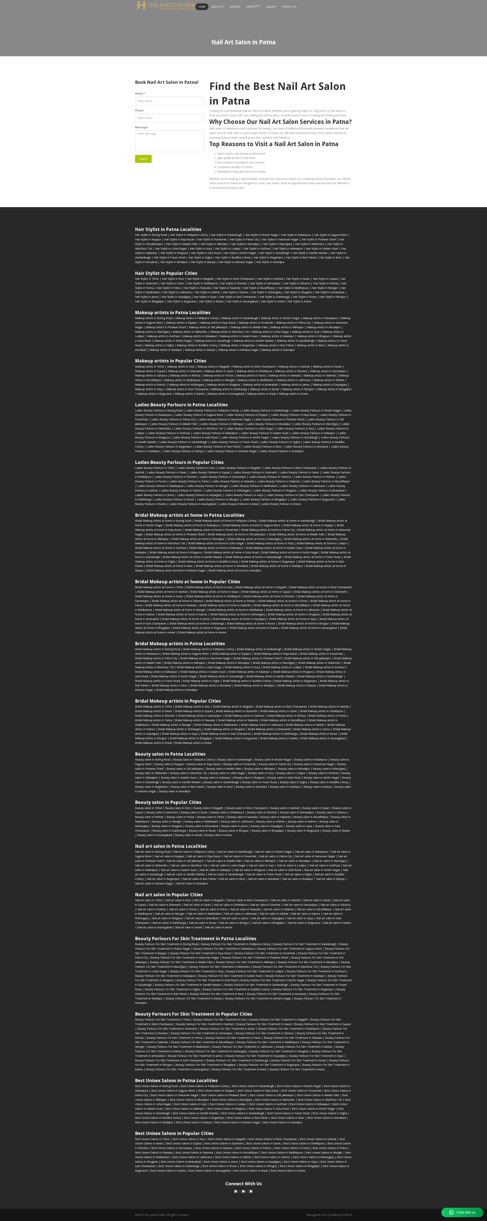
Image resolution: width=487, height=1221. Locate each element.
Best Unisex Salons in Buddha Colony (158, 1118)
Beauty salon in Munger (166, 821)
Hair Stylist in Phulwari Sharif (319, 239)
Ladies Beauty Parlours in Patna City (173, 419)
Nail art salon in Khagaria (167, 918)
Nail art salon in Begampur (163, 879)
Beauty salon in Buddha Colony (329, 782)
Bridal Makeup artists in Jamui (312, 729)
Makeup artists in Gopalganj (330, 384)
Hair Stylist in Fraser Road (169, 257)
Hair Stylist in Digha (200, 257)
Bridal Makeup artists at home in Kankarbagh (287, 520)
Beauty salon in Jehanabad (201, 826)
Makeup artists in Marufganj (152, 332)
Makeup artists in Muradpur (324, 327)
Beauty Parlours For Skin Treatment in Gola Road (207, 980)
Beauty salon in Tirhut (148, 808)
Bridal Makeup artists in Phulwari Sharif (257, 658)
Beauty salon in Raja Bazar (203, 764)
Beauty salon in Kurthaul (324, 773)
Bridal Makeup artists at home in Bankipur (277, 566)
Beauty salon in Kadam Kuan (179, 777)
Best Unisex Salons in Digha (330, 1113)
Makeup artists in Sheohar (291, 371)
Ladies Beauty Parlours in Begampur (169, 446)
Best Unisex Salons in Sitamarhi (224, 1143)
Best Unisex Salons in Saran (263, 1143)
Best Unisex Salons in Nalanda (194, 1152)
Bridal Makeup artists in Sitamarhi (236, 711)
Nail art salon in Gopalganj (267, 918)
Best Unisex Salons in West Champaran (272, 1139)
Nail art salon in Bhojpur (234, 923)
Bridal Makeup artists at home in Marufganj (254, 539)
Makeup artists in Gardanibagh (295, 340)
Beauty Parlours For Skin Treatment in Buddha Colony (236, 989)
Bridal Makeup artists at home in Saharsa (177, 601)
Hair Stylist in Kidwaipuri (288, 248)
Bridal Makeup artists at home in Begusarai (199, 628)
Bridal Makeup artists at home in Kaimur (182, 614)
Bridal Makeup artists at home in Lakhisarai (292, 610)
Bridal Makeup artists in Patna (153, 720)
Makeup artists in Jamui (295, 384)
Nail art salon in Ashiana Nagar (154, 883)
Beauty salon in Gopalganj (267, 826)
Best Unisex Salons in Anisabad (326, 1118)
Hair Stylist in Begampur (268, 257)
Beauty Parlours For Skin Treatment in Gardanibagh (256, 984)
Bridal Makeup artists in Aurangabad (323, 738)
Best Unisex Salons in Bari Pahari (247, 1118)
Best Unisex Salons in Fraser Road (288, 1113)
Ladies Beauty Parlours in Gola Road (195, 437)
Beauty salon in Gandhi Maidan (181, 782)
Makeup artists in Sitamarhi (185, 371)
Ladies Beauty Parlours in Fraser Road (233, 442)
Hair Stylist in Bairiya (203, 262)
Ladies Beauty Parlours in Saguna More (199, 415)
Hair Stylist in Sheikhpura (202, 283)
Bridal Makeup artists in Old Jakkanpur (307, 658)
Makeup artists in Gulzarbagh (213, 340)
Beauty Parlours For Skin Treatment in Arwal (239, 1069)
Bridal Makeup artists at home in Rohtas (230, 601)
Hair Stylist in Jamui (146, 297)
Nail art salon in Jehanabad (201, 918)
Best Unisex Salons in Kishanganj (313, 1157)
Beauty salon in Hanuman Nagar (314, 764)
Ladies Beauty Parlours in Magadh (239, 468)
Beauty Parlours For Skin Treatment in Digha (172, 989)
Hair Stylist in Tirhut (147, 278)
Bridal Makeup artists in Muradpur (229, 663)
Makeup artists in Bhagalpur (334, 389)
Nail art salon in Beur (232, 879)
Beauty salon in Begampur (151, 786)
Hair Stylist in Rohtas (325, 283)
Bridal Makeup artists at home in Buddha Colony (208, 561)
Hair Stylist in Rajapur (148, 239)
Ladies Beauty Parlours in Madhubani (254, 486)
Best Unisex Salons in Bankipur (154, 1122)
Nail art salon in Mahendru (151, 865)
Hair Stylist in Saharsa (297, 283)
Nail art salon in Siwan (316, 900)
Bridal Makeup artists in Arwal (153, 743)
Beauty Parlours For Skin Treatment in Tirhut (162, 1019)
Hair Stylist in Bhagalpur (149, 301)
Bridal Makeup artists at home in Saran (159, 596)
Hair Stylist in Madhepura (293, 288)
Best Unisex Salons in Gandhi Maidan (195, 1113)
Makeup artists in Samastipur (328, 371)
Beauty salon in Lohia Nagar (227, 773)
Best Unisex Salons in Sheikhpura (304, 1143)
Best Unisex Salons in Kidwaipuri (310, 1104)
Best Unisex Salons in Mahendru (275, 1099)
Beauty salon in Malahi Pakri (223, 768)
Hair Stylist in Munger (325, 288)
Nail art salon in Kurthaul (325, 865)
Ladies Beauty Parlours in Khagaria (274, 490)
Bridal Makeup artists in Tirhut (153, 706)
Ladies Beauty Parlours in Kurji (295, 428)
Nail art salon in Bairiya (330, 879)
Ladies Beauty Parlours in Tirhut (154, 468)
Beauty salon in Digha (293, 782)
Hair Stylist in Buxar (305, 297)
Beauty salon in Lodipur (291, 773)
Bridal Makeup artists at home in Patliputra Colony (225, 520)
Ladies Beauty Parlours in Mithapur (222, 424)
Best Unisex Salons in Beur (287, 1118)
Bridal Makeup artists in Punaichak (321, 653)
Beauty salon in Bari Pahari (187, 786)
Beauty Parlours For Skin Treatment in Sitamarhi (167, 1028)
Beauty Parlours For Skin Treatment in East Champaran (169, 1060)
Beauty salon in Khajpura (249, 777)
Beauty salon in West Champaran (246, 808)
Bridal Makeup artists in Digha (201, 681)
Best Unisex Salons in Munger (324, 1152)
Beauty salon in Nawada (242, 817)
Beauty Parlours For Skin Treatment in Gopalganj (256, 1056)
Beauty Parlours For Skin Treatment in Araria (297, 1069)
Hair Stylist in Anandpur (270, 262)
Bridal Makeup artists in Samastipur (200, 715)
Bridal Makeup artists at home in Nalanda (225, 605)
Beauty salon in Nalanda (275, 817)
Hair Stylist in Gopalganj (176, 297)
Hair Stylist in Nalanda (226, 288)
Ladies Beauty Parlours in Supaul (210, 472)
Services (234, 6)
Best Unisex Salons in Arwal (251, 1170)
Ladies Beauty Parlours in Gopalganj (199, 495)
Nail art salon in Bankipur (297, 879)
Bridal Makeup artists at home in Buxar (251, 623)
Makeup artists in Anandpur (278, 350)
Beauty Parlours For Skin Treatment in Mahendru (219, 966)
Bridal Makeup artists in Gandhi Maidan (270, 676)
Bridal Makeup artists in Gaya (180, 733)
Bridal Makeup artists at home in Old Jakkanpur (237, 534)
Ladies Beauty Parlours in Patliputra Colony (212, 410)
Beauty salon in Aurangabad (154, 835)
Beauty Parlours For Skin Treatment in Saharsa (265, 1033)
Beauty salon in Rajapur (169, 764)
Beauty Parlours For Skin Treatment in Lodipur (255, 971)
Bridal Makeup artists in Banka (279, 738)
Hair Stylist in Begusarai (181, 301)
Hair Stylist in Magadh (200, 278)
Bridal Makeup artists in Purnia (327, 715)
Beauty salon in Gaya (299, 826)
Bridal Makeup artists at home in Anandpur (234, 570)
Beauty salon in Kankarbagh (234, 759)
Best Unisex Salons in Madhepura (282, 1152)
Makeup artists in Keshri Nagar (173, 340)
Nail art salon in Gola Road (284, 870)
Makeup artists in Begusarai (154, 393)
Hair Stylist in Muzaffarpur (259, 288)
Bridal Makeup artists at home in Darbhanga (196, 623)
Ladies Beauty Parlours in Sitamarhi (255, 472)
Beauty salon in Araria (218, 835)
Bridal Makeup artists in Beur (169, 685)
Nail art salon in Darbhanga (169, 923)
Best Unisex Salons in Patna (330, 1148)
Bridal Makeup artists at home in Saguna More (251, 525)
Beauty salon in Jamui (234, 826)
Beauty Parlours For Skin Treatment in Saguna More (289, 948)
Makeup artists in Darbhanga (229, 389)
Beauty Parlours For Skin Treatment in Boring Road (166, 944)
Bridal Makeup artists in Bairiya (297, 685)
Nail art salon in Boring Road (152, 851)
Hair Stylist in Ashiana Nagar (236, 262)
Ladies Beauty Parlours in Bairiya (183, 451)
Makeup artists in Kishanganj (186, 384)
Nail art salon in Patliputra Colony (194, 851)
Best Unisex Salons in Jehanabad (181, 1161)
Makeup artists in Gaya (149, 389)
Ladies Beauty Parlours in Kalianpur (313, 433)
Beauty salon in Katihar (270, 821)
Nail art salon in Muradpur (295, 861)
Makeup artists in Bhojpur (298, 389)
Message (141, 127)
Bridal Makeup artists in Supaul (194, 711)
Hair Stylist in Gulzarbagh (274, 253)
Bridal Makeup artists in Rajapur (231, 653)
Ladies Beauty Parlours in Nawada (233, 481)
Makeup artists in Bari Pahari (276, 345)
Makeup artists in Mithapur (287, 327)
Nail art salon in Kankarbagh (235, 851)
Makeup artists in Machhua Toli (229, 332)
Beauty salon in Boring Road (152, 759)
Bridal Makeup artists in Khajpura (293, 671)
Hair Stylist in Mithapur (214, 244)
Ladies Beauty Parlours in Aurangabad (192, 504)
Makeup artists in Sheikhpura (254, 371)
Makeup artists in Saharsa (151, 375)
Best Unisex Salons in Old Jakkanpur (272, 1095)
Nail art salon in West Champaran (247, 900)
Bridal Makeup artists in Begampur (295, 681)
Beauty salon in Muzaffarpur (311, 817)
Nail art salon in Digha (298, 874)
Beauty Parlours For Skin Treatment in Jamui (195, 1056)
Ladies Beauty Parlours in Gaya (244, 495)
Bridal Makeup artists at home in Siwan (214, 591)
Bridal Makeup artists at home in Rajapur (308, 525)
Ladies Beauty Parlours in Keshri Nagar (245, 437)
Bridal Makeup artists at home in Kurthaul (160, 548)
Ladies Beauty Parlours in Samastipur (223, 477)
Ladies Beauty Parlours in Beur (263, 446)
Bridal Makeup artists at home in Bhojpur (303, 623)
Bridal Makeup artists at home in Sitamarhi (320, 591)
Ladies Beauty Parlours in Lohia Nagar (249, 428)
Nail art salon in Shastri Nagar (273, 851)
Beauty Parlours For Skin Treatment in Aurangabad (177, 1069)
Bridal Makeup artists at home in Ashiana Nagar (175, 570)
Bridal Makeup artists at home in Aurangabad (309, 628)
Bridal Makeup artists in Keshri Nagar (174, 676)
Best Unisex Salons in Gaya (300, 1161)
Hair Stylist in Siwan (298, 278)
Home (201, 6)
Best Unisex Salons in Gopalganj (261, 1161)
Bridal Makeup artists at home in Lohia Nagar (216, 543)
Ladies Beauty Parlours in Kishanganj (227, 490)
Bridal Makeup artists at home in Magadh (261, 587)
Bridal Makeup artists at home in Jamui (186, 619)
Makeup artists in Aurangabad (225, 393)
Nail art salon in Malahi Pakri (224, 861)
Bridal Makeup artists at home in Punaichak (211, 530)
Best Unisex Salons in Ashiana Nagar (237, 1122)
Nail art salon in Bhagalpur (268, 923)
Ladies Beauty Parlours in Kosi (196, 468)
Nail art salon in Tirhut (148, 900)
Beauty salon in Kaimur (302, 821)
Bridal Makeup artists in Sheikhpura (321, 711)
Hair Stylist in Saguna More (330, 235)
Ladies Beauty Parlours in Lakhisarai (302, 486)
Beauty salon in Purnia (180, 817)
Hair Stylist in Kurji (201, 248)
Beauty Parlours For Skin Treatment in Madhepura (268, 1042)
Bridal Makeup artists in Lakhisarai (262, 725)
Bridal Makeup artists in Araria (193, 743)
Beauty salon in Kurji (260, 773)
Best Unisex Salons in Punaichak (301, 1090)
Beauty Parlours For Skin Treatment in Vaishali (204, 1024)
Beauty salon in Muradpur (294, 768)
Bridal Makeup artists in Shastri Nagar (307, 649)
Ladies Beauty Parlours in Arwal (238, 504)
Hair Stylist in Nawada (197, 288)
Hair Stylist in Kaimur (235, 292)
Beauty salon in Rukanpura (310, 759)
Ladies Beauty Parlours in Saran (299, 472)
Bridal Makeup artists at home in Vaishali (162, 591)
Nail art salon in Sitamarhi (165, 904)
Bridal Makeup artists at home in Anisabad (222, 566)
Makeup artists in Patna (250, 375)
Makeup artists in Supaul (150, 371)
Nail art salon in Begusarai (304, 923)
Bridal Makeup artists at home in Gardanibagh (253, 557)
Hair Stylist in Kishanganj (266, 292)
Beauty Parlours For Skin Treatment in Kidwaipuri (165, 976)
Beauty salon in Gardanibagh (221, 782)
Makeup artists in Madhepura (182, 380)
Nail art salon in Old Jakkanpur (185, 861)
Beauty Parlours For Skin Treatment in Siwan (263, 1024)
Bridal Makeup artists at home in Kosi (209, 587)
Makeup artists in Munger (219, 380)
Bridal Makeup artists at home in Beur (169, 566)
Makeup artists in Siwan (327, 366)
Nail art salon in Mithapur (260, 861)
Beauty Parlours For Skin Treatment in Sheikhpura (288, 1028)
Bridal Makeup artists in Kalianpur (249, 671)
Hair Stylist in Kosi (173, 278)
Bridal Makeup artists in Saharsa (244, 715)
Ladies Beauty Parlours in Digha (280, 442)
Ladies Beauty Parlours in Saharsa (270, 477)
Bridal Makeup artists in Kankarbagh (259, 649)
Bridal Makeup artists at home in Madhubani (235, 610)
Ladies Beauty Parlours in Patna (189, 481)
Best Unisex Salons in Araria (288, 1170)
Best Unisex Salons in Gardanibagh (242, 1113)
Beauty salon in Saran (194, 812)
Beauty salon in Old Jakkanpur (185, 768)
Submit (143, 159)
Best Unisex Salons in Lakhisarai (192, 1157)
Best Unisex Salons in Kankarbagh (253, 1086)
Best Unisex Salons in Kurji (190, 1104)
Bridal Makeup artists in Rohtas (286, 715)
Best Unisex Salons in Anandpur (282, 1122)
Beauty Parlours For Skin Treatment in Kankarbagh (305, 944)
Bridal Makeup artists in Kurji (242, 667)
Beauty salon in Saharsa (331, 812)
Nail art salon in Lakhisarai (240, 913)
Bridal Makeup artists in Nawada (195, 720)
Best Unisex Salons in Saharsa (213, 1148)
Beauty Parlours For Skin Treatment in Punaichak (265, 953)
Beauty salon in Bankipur (285, 786)
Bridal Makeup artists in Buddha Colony (247, 681)
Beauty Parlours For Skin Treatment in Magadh (279, 1019)
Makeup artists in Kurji (305, 332)
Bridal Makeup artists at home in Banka (253, 628)
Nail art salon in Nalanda (278, 909)
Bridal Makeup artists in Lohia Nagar (199, 667)
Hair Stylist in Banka (211, 301)
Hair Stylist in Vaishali (270, 278)
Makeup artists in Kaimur (150, 384)
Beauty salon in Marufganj (329, 768)
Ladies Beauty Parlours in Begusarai (312, 499)
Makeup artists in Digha (159, 345)
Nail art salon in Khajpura (249, 870)
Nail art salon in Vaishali (285, 900)
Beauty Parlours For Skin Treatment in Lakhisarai (242, 1046)
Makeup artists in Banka (189, 393)
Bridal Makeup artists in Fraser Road (157, 681)
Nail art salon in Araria (218, 927)
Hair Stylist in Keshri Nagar (240, 253)
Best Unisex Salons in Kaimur (272, 1157)
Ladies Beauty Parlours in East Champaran (292, 495)
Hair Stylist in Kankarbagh (226, 235)
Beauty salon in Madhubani (201, 821)
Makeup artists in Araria (293, 393)
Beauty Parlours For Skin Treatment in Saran (227, 1028)
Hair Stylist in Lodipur (228, 248)
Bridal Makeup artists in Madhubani (216, 725)
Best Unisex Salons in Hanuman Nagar (174, 1095)
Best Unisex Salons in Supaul (183, 1143)
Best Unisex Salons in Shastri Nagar (299, 1086)
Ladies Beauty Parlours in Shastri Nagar (316, 410)
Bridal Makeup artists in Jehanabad (269, 729)
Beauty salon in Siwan (315, 808)
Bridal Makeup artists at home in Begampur (268, 561)
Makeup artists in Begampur (237, 345)
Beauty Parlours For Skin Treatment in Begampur (303, 989)
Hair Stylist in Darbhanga (274, 297)
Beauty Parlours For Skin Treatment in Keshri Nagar (272, 980)
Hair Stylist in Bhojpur (333, 297)
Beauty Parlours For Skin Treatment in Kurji (197, 971)
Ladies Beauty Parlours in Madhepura (160, 486)
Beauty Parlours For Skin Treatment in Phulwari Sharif (255, 957)
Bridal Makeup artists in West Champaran (281, 706)
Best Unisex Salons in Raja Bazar (258, 1090)
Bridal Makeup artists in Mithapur (184, 663)
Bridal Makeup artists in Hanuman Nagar (205, 658)
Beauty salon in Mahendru (151, 773)
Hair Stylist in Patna (169, 288)
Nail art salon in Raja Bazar (204, 856)
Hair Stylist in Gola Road (205, 253)
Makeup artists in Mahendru (190, 332)
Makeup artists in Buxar (264, 389)
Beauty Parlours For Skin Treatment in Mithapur (245, 962)
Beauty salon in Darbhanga (169, 830)
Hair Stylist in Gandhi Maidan (310, 253)
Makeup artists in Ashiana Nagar (238, 350)
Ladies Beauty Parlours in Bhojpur (218, 499)
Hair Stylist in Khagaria (298, 292)
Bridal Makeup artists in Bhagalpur (191, 738)
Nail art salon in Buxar (202, 923)
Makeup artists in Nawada (284, 375)
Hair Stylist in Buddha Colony (233, 257)
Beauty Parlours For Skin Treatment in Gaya (316, 1056)
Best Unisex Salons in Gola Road (269, 1108)
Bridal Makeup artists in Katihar (305, 725)
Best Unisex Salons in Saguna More (173, 1090)
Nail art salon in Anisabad (263, 879)
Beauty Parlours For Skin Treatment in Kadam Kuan (230, 976)
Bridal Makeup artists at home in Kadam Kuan (274, 548)
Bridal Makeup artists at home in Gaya (292, 619)
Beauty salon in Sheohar (262, 812)
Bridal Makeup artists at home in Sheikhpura (213, 596)
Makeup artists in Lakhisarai (293, 380)
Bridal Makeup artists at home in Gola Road (231, 552)
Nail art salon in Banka (337, 923)
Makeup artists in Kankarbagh (239, 318)
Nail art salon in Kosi (178, 900)
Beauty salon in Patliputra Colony (193, 759)
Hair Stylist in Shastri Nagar (261, 235)
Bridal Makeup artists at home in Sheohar (269, 596)
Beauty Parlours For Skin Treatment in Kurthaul (316, 971)
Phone (139, 110)
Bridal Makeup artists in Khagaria (224, 729)
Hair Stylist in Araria (299, 301)
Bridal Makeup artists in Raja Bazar (275, 653)
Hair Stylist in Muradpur (245, 244)
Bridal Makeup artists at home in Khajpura (175, 552)
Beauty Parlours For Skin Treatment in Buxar (298, 1060)
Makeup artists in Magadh (213, 366)
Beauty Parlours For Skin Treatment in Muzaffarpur (202, 1042)
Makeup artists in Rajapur (181, 322)
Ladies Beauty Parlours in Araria (281, 504)
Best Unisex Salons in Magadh (226, 1139)
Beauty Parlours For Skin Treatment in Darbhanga (237, 1060)
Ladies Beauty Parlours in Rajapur (247, 415)
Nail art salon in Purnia (183, 909)
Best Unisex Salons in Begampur (204, 1118)
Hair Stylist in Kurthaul (257, 248)
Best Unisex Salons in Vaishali (318, 1139)
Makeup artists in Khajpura (313, 336)
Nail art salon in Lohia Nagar (228, 865)
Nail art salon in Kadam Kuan (179, 870)
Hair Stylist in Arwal (272, 301)
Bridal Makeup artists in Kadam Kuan (203, 671)
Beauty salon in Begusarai (303, 830)
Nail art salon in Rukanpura (311, 851)
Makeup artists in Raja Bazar (218, 322)
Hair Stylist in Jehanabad (329, 292)
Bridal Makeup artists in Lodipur (282, 667)
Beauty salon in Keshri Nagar (321, 777)
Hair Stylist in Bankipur (174, 262)
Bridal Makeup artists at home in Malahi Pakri (297, 534)
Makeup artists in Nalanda (320, 375)
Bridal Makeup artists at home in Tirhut (159, 587)
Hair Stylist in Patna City (244, 239)
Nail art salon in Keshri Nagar (322, 870)
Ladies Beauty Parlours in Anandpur (282, 451)
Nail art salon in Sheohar (265, 904)
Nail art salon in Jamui (234, 918)
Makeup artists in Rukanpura (320, 318)
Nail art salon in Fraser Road (264, 874)
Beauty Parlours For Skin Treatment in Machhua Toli (285, 966)
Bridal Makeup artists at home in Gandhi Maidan (192, 557)
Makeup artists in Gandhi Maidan (254, 340)
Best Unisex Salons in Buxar (219, 1166)
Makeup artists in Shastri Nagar (280, 318)
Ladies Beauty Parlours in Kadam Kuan (265, 433)
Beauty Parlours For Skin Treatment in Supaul (322, 1024)
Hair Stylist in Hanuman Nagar (280, 239)
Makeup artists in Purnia (218, 375)
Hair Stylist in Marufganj (277, 244)
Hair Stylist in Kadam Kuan (322, 248)
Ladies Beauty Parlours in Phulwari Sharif (279, 419)
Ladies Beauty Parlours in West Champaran (290, 468)
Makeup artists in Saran (219, 371)
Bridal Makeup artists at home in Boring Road (163, 520)
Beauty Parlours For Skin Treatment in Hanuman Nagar (185, 957)
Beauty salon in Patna (210, 817)
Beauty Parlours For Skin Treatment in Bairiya (194, 998)
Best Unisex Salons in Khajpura (226, 1108)
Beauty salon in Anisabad (251, 786)
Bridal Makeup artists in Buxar (318, 733)
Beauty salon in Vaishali (284, 808)
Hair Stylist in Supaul (325, 278)
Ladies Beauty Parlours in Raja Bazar (294, 415)
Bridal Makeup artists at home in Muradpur (198, 539)
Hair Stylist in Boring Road (151, 235)
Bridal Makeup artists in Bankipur (254, 685)
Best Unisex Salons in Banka (167, 1170)
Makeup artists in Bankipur (165, 350)
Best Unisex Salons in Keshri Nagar (313, 1108)
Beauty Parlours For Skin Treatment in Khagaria (279, 1051)
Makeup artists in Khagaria (223, 384)
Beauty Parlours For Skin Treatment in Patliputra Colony (236, 944)
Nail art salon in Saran (197, 904)
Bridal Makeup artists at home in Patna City (268, 530)
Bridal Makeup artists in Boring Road (157, 649)
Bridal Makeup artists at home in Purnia (283, 601)
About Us (217, 6)
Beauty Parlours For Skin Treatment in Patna (233, 1038)
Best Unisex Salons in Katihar (233, 1157)
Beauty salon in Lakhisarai (237, 821)
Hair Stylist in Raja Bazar (179, 239)
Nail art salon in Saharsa (335, 904)
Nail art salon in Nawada (245, 909)
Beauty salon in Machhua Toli (188, 773)
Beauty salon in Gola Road (284, 777)
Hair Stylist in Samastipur (265, 283)
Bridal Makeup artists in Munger (171, 725)
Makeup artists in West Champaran (254, 366)
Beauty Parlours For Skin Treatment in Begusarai (269, 1064)
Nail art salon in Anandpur (192, 883)
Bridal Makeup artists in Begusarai (236, 738)
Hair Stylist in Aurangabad (242, 301)
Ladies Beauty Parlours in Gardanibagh (183, 442)
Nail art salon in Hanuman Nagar (315, 856)
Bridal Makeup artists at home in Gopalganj (239, 619)
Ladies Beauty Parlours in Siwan (167, 472)
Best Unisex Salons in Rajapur (216, 1090)
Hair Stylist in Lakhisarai (177, 292)
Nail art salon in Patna (213, 909)
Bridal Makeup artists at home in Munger (180, 610)
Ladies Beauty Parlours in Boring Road (159, 410)
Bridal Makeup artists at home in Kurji (270, 543)
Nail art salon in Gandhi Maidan (185, 874)
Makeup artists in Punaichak (256, 322)
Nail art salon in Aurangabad (154, 927)
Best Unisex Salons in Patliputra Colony (205, 1086)
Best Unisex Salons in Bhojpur (258, 1166)
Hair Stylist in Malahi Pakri (181, 244)
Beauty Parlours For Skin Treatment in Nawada (293, 1038)
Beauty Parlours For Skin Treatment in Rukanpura (223, 948)
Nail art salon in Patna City (275, 856)
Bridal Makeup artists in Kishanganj (179, 729)
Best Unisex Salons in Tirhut (152, 1139)
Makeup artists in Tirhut (149, 366)
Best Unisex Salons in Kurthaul (268, 1104)
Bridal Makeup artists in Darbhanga (275, 733)
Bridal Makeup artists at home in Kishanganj (237, 614)
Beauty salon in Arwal (188, 835)
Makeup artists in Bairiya (200, 350)
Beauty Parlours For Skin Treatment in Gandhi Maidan (188, 984)
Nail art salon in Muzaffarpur (314, 909)
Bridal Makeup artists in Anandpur (177, 690)
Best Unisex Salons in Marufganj (232, 1099)
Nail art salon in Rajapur (169, 856)
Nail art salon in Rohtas (151, 909)
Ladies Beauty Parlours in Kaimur (181, 490)
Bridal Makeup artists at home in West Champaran (321, 587)
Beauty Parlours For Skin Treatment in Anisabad (276, 994)
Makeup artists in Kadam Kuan (239, 336)
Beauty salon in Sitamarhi (162, 812)
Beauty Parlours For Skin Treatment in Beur (217, 994)
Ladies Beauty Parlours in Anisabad (306, 446)
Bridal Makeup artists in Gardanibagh (320, 676)
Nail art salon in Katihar (274, 913)
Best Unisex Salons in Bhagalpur (300, 1166)
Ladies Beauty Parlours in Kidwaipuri (215, 433)
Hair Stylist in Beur (330, 257)
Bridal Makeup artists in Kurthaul (325, 667)
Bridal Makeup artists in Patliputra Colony (208, 649)
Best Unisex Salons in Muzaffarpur (237, 1152)
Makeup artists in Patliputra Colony (196, 318)
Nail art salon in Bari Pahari (199, 879)
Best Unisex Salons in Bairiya (194, 1122)
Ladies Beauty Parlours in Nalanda (278, 481)
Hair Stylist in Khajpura (174, 253)
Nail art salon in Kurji (261, 865)
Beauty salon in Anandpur (175, 791)
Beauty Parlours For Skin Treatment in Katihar (304, 1046)
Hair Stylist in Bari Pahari (301, 257)
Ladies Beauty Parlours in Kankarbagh (265, 410)
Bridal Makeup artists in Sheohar (155, 715)
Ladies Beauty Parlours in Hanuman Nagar (224, 419)
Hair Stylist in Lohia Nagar (171, 248)
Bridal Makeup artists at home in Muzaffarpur (282, 605)
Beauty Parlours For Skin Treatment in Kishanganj (216, 1051)
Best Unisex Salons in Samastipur (171, 1148)
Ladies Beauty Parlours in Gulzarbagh (295, 437)
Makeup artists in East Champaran (187, 389)
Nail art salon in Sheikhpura (230, 904)
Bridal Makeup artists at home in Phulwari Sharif (175, 534)
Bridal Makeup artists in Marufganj (274, 663)
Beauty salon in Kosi (177, 808)
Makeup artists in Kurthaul (163, 336)
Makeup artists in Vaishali (294, 366)
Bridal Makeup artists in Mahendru (319, 663)
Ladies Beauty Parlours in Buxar (174, 499)
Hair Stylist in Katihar (207, 292)
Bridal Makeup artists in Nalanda (238, 720)
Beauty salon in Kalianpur (215, 777)
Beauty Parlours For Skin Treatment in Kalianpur (295, 976)
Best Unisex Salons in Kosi (189, 1139)
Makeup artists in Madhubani (255, 380)
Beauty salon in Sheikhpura (227, 812)
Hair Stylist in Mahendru (309, 244)
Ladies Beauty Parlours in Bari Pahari (217, 446)
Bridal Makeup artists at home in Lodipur (322, 543)
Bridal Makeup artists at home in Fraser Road (313, 557)
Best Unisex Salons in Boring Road (156, 1086)
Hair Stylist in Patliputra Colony (189, 235)
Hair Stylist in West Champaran (235, 278)
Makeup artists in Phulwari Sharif (166, 327)
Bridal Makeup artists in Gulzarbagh (221, 676)
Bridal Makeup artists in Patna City (156, 658)
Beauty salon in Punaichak (239, 764)
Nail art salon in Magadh (209, 900)
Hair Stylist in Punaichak (211, 239)
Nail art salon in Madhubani (204, 913)
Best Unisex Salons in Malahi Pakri (318, 1095)
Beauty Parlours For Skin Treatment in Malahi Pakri (181, 962)
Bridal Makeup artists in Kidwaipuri (156, 671)
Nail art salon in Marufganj (330, 861)
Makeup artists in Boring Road (153, 318)
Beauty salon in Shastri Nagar (273, 759)
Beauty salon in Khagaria (167, 826)
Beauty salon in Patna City (275, 764)
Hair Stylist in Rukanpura (296, 235)
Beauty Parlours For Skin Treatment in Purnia (175, 1038)
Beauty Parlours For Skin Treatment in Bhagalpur (205, 1064)
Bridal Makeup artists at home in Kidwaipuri (216, 548)
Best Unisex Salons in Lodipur (228, 1104)
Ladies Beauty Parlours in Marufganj (316, 424)
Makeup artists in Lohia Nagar (270, 332)
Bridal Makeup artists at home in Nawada (171, 605)
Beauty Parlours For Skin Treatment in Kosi (220, 1019)
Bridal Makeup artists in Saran (278, 711)
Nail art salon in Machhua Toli (189, 865)
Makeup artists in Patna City (293, 322)
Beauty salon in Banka (336, 830)
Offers (253, 6)
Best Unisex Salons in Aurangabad (210, 1170)
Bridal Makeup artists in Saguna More (185, 653)
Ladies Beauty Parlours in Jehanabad (322, 490)
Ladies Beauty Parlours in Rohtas (314, 477)
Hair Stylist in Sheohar (233, 283)
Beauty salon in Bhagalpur (268, 830)
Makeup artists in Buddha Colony (197, 345)
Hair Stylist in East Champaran (238, 297)
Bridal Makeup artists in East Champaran (226, 733)
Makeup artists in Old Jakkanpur (208, 327)
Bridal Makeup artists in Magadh (233, 706)
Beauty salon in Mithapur (259, 768)
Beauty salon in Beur (220, 786)
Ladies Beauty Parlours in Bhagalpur (264, 499)
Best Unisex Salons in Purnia (292, 1148)
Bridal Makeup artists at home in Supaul (266, 591)
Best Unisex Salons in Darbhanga (178, 1166)
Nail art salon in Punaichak (240, 856)
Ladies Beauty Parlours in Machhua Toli (198, 428)
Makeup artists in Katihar (329, 380)
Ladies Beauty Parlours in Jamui (154, 495)
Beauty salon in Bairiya (318, 786)
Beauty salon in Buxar (202, 830)
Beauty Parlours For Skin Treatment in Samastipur (202, 1033)
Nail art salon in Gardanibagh (226, 874)
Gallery (271, 6)
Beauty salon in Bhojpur (234, 830)
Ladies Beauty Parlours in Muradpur (269, 424)
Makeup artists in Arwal (261, 393)
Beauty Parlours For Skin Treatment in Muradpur (308, 962)
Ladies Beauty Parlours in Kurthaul (168, 433)
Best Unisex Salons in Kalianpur (185, 1108)
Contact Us (289, 6)
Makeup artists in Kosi (180, 366)
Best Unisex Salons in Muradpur (189, 1099)
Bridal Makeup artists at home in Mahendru (311, 539)
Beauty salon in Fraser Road (259, 782)
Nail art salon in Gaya (300, 918)
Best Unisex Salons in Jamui (221, 1161)
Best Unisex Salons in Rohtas (253, 1148)
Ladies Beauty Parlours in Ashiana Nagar (231, 451)
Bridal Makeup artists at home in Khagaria (294, 614)
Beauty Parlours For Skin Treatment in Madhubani (178, 1046)
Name (140, 93)
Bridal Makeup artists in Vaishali (329, 706)
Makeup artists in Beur (311, 345)
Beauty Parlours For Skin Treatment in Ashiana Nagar (258, 998)
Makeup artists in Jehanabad (260, 384)
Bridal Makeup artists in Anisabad (210, 685)
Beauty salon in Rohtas (149, 817)
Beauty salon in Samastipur (297, 812)
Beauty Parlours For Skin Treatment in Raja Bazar (201, 953)
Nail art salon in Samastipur (301, 904)
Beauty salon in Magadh (208, 808)
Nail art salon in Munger (170, 913)
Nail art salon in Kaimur (305, 913)
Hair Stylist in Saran (172, 283)
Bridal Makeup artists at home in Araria (202, 632)
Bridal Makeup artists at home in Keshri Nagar (289, 552)
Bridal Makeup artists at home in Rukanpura (193, 525)
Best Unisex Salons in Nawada (154, 1152)
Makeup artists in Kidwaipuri (200, 336)
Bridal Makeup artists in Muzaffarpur (283, 720)
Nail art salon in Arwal (188, 927)
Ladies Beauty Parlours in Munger (207, 486)
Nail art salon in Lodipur (291, 865)
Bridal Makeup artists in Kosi (192, 706)
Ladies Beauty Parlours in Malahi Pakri (173, 424)
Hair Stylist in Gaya (205, 297)
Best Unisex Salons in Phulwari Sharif (224, 1095)
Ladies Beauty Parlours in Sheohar (175, 477)
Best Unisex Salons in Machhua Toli (320, 1099)
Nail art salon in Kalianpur (215, 870)
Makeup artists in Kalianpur (277, 336)
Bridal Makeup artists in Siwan (153, 711)
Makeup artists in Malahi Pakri (249, 327)
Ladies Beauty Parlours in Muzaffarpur (326, 481)
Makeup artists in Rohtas (185, 375)
